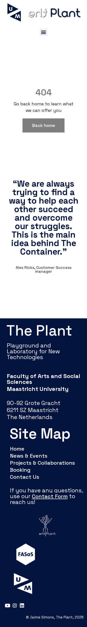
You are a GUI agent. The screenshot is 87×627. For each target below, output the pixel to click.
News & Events (28, 455)
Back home (43, 125)
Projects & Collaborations (42, 462)
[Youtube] (7, 605)
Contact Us (24, 476)
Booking (20, 469)
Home (17, 448)
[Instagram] (14, 605)
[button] (44, 32)
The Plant (39, 330)
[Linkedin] (22, 605)
